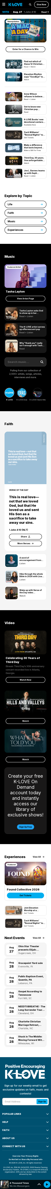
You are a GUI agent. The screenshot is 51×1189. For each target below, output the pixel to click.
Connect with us (13, 1146)
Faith (5, 1130)
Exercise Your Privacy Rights (25, 1156)
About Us (8, 1138)
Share (24, 536)
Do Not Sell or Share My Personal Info (25, 1159)
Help (5, 1122)
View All (37, 857)
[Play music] (47, 1184)
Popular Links (11, 1113)
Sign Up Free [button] (25, 827)
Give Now (41, 4)
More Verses (23, 543)
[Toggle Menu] (3, 4)
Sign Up (42, 1101)
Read (44, 12)
